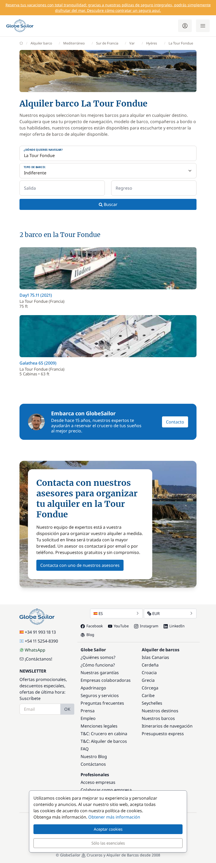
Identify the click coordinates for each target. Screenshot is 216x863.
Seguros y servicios (100, 695)
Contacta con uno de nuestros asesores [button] (80, 565)
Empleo (88, 718)
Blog (90, 634)
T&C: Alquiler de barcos (104, 741)
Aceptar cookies (108, 829)
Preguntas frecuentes (102, 703)
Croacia (149, 672)
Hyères (151, 43)
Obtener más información (114, 817)
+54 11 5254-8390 (41, 641)
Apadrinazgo (93, 688)
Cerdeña (150, 665)
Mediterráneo (74, 43)
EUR (156, 613)
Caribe (148, 695)
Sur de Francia (107, 43)
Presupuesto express (163, 733)
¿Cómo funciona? (98, 665)
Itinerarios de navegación (167, 726)
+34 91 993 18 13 (40, 632)
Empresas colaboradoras (106, 680)
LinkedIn (177, 625)
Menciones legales (99, 726)
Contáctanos (93, 764)
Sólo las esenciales (108, 843)
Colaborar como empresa (106, 790)
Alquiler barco (41, 43)
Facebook (94, 625)
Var (132, 43)
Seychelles (152, 703)
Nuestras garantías (100, 672)
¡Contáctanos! (38, 659)
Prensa (88, 711)
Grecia (148, 680)
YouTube (121, 625)
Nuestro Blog (94, 756)
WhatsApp (35, 650)
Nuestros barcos (158, 718)
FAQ (85, 749)
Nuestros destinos (160, 711)
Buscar (110, 204)
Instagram (149, 625)
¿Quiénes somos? (98, 657)
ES (101, 613)
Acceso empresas (98, 782)
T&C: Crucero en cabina (104, 733)
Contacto (175, 422)
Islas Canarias (155, 657)
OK (67, 709)
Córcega (150, 688)
